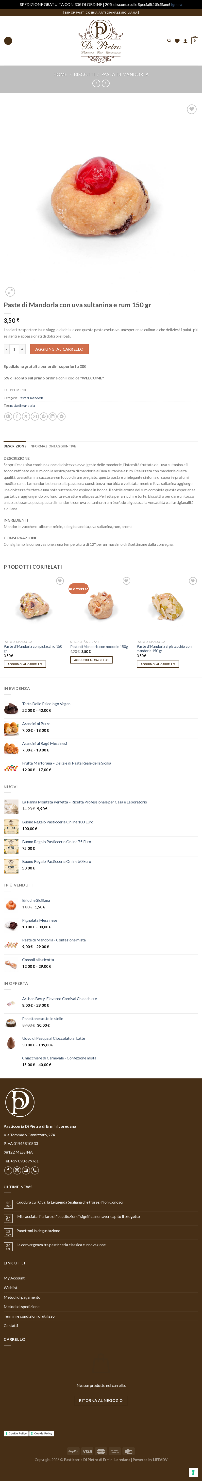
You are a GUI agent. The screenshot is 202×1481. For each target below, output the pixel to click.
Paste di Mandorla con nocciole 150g (99, 647)
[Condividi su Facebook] (17, 416)
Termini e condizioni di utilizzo (29, 1316)
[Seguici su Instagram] (17, 1170)
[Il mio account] (185, 40)
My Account (14, 1278)
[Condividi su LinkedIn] (53, 416)
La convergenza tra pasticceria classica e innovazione (61, 1244)
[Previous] (4, 626)
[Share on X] (26, 416)
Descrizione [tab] (15, 446)
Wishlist (10, 1287)
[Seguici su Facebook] (8, 1170)
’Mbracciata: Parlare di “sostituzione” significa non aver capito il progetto (78, 1216)
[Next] (198, 626)
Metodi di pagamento (22, 1297)
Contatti (11, 1325)
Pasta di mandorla (125, 74)
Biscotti (84, 74)
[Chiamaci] (35, 1170)
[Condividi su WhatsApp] (8, 416)
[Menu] (8, 41)
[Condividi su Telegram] (61, 416)
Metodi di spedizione (21, 1306)
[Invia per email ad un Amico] (35, 416)
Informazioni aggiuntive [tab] (53, 446)
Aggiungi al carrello (59, 349)
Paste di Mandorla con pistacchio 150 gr (33, 648)
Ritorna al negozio (101, 1400)
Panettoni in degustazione (38, 1230)
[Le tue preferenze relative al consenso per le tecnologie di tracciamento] (193, 1472)
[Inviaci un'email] (26, 1170)
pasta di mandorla (22, 406)
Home (60, 74)
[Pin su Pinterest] (44, 416)
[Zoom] (10, 292)
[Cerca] (169, 40)
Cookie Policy (18, 1433)
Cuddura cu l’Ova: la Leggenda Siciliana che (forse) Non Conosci (70, 1202)
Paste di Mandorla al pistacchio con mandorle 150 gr (164, 648)
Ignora (176, 4)
